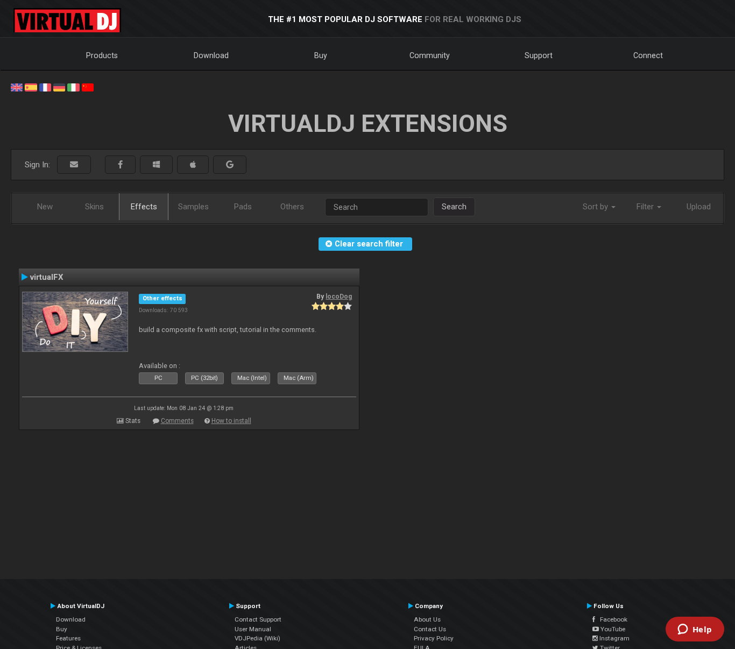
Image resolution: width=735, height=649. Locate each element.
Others (292, 206)
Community (429, 55)
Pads (243, 206)
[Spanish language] (31, 86)
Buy (320, 55)
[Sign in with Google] (229, 165)
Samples (193, 206)
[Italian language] (73, 86)
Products (102, 55)
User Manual (253, 629)
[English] (17, 86)
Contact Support (258, 619)
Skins (94, 206)
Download (211, 55)
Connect (648, 55)
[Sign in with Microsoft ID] (156, 165)
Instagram (614, 638)
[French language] (45, 86)
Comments (177, 421)
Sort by (596, 206)
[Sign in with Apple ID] (193, 165)
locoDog (339, 296)
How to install (231, 421)
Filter (646, 206)
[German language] (59, 86)
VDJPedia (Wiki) (257, 638)
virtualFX (46, 277)
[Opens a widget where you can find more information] (694, 630)
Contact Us (430, 629)
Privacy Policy (434, 638)
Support (539, 55)
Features (68, 638)
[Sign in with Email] (74, 165)
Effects (144, 206)
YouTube (612, 629)
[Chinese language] (88, 86)
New (45, 206)
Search (454, 206)
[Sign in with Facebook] (120, 165)
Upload (699, 206)
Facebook (611, 619)
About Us (427, 619)
